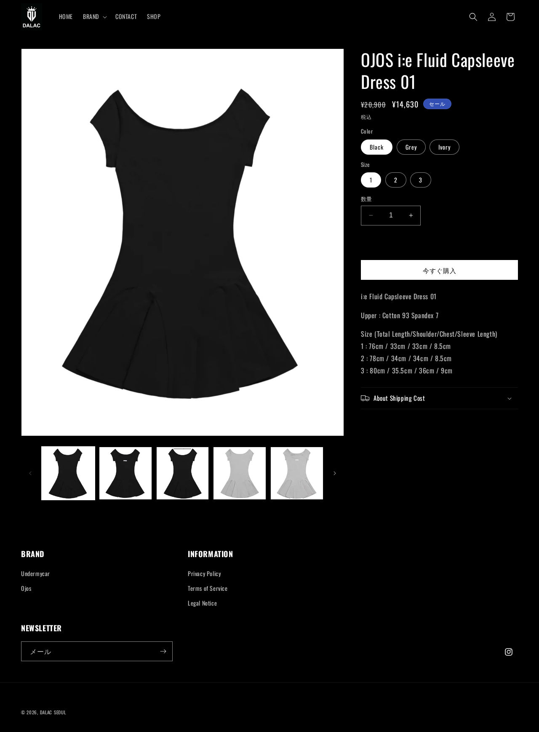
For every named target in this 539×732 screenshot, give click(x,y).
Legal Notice (202, 603)
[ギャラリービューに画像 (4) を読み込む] (239, 473)
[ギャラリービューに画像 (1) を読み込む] (68, 473)
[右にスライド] (335, 473)
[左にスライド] (30, 473)
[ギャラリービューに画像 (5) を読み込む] (296, 473)
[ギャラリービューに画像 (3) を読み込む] (182, 473)
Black (377, 146)
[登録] (163, 651)
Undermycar (35, 573)
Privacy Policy (204, 573)
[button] (94, 16)
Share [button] (377, 424)
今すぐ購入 (439, 270)
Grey (411, 146)
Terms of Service (208, 588)
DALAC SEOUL (53, 712)
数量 (366, 199)
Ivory (444, 146)
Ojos (26, 588)
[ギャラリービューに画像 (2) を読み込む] (125, 473)
